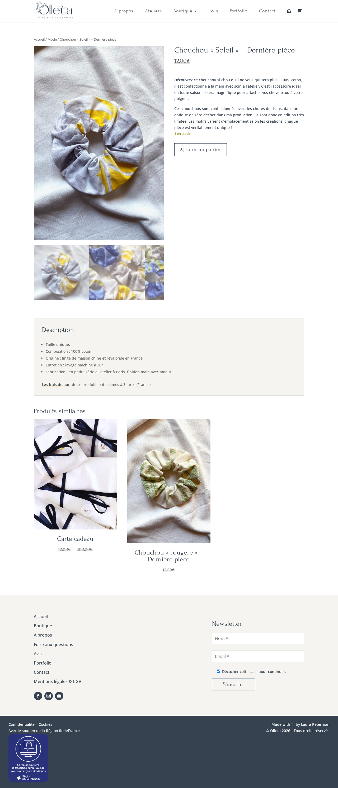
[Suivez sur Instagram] (48, 696)
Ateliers (153, 11)
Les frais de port (56, 384)
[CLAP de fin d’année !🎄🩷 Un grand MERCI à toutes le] (183, 668)
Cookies (45, 724)
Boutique (183, 11)
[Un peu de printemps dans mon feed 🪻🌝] (183, 630)
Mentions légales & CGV (57, 681)
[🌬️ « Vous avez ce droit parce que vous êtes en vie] (119, 630)
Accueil (39, 39)
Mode (52, 39)
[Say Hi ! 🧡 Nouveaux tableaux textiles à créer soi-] (151, 668)
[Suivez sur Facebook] (38, 696)
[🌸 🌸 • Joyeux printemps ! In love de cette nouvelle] (151, 649)
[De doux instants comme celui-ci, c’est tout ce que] (119, 668)
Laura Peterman (315, 724)
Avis (213, 11)
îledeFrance (69, 730)
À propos (123, 11)
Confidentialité (21, 724)
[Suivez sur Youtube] (59, 696)
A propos (43, 635)
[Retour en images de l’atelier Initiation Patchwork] (183, 649)
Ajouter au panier (200, 149)
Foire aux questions (53, 644)
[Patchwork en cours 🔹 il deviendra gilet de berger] (151, 630)
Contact (267, 11)
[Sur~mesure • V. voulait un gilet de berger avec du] (119, 649)
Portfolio (238, 11)
